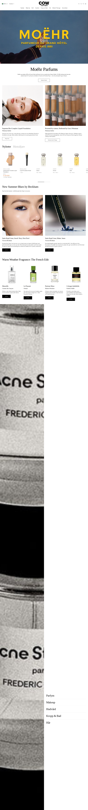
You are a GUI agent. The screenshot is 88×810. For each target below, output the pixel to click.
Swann (37, 170)
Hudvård (37, 8)
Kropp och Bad (44, 8)
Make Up (28, 8)
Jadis (71, 170)
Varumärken (64, 8)
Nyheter (22, 8)
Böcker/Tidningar (56, 8)
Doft (33, 8)
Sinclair (54, 170)
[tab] (6, 146)
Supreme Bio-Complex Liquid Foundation (10, 171)
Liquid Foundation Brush (25, 170)
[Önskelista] (83, 3)
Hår (50, 8)
